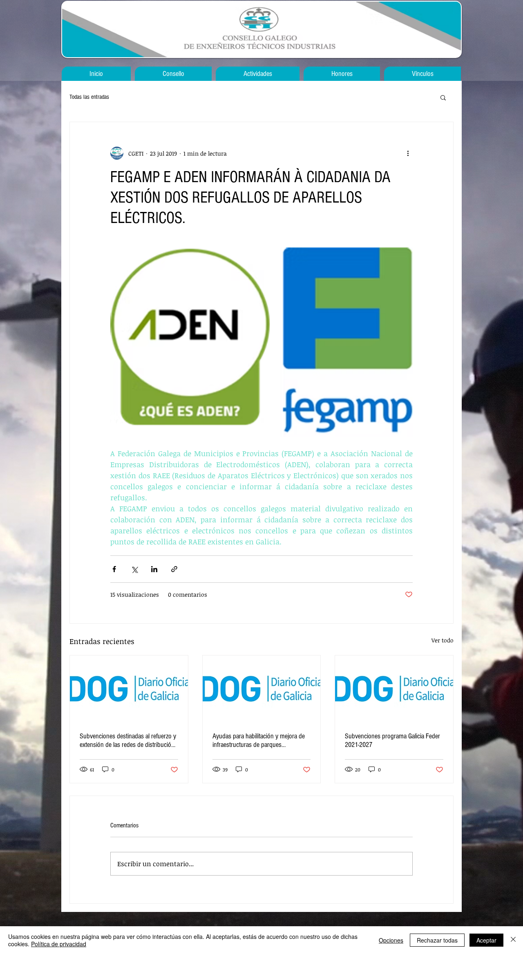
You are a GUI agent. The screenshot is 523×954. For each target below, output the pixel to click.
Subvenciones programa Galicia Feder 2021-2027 (392, 740)
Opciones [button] (391, 940)
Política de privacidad (58, 944)
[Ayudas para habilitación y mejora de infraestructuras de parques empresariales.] (262, 688)
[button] (443, 97)
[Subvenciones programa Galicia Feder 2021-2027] (394, 688)
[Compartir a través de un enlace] (174, 569)
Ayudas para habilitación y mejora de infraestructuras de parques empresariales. (258, 740)
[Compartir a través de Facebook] (114, 569)
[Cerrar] (513, 940)
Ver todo (442, 640)
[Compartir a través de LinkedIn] (154, 569)
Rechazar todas (437, 940)
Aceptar (486, 940)
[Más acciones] (408, 153)
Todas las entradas (89, 97)
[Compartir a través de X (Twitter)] (134, 569)
